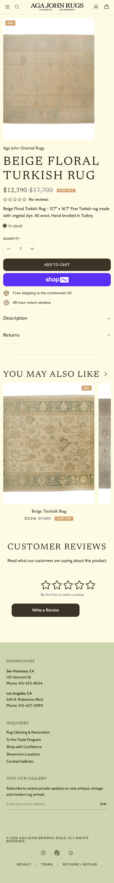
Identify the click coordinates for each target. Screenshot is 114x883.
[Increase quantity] (32, 248)
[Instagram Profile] (43, 853)
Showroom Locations (23, 754)
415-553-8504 (30, 683)
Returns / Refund (80, 864)
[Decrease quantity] (8, 248)
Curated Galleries (19, 761)
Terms (47, 864)
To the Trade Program (23, 739)
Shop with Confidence (24, 747)
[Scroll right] (105, 374)
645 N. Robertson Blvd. (24, 699)
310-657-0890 (30, 705)
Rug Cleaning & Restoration (28, 732)
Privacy (24, 864)
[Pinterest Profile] (57, 853)
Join (103, 804)
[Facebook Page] (70, 853)
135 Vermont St (18, 677)
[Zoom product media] (87, 25)
